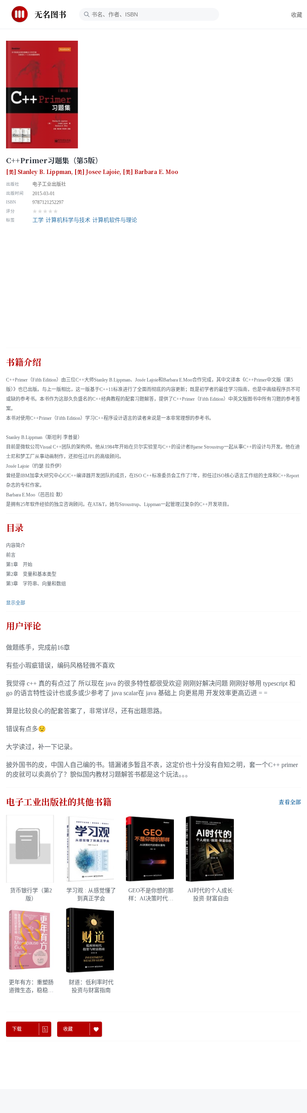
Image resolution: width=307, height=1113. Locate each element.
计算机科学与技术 (68, 220)
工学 (38, 220)
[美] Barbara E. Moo (150, 172)
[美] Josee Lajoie (97, 172)
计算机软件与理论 (114, 220)
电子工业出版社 (49, 184)
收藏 (296, 15)
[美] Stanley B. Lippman (38, 172)
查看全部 (290, 802)
